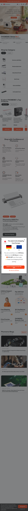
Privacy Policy (9, 262)
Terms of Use (21, 261)
